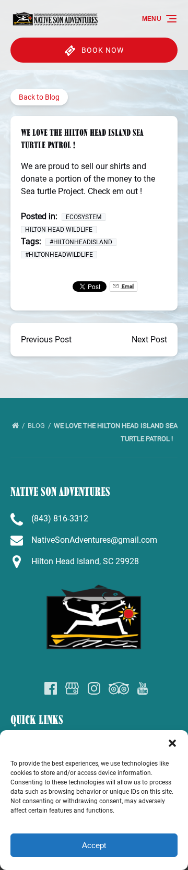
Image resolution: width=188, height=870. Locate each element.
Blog (37, 426)
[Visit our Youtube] (142, 688)
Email (127, 286)
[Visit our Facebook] (50, 688)
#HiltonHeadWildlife (59, 254)
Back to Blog (39, 97)
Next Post (149, 339)
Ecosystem (83, 217)
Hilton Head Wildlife (58, 229)
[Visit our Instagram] (94, 688)
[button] (172, 743)
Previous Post (46, 339)
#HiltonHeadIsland (81, 242)
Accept (94, 845)
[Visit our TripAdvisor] (119, 688)
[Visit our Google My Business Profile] (72, 688)
